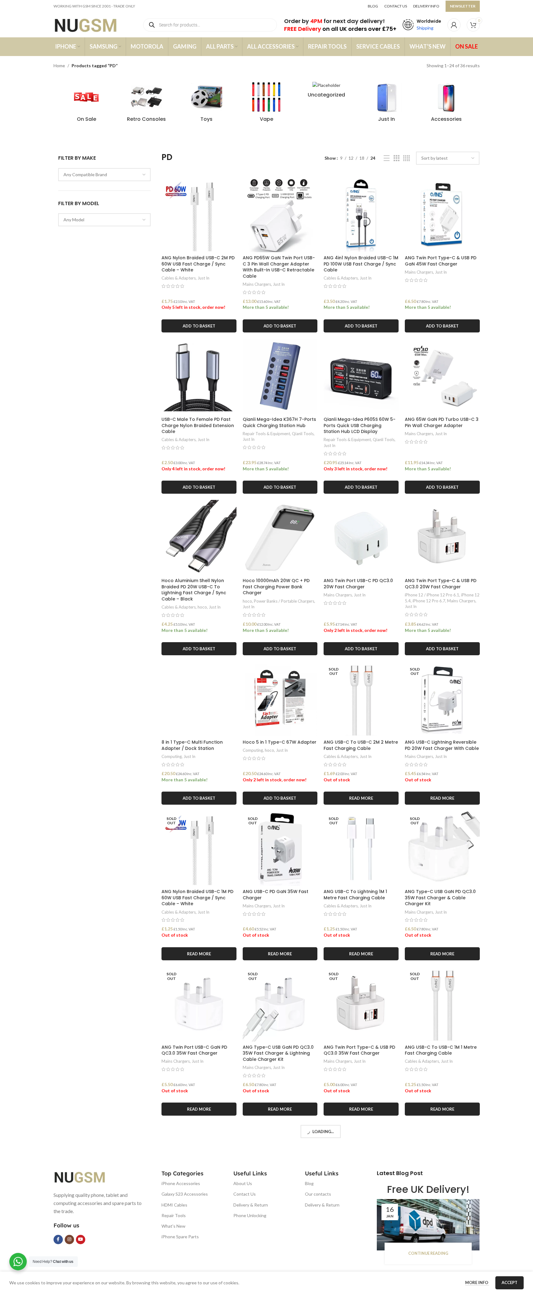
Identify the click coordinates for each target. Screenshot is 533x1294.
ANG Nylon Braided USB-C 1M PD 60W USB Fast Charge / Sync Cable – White (197, 897)
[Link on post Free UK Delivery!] (428, 1224)
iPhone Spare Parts (180, 1236)
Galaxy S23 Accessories (184, 1194)
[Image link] (85, 1176)
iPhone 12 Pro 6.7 (429, 600)
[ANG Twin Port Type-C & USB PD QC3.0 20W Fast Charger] (442, 537)
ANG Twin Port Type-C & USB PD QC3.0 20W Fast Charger (440, 583)
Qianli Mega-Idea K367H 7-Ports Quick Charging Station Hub (279, 422)
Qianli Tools (303, 433)
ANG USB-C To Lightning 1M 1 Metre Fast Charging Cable (355, 894)
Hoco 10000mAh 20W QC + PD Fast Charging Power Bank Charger (276, 586)
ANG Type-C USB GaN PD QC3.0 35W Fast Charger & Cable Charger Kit (440, 897)
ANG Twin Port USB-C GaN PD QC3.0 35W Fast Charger (194, 1050)
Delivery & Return (250, 1204)
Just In (203, 277)
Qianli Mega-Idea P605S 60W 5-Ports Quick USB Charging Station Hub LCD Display (359, 425)
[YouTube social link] (80, 1239)
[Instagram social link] (69, 1239)
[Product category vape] (266, 104)
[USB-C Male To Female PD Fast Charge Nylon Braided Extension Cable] (198, 376)
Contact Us (244, 1194)
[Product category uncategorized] (326, 91)
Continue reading (428, 1253)
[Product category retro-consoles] (146, 104)
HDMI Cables (174, 1204)
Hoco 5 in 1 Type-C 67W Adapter (279, 742)
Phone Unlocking (249, 1215)
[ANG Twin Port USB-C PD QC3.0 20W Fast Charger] (361, 537)
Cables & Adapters (178, 277)
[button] (198, 325)
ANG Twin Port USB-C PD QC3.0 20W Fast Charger (358, 583)
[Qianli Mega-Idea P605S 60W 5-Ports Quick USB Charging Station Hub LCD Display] (361, 376)
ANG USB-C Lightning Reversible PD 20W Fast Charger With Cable (442, 745)
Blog (309, 1183)
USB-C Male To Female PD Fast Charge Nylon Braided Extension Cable (197, 425)
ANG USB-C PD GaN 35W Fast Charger (275, 894)
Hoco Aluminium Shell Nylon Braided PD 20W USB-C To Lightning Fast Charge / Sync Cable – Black (193, 589)
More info (477, 1282)
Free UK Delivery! (428, 1189)
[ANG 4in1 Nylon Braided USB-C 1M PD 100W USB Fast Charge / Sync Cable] (361, 214)
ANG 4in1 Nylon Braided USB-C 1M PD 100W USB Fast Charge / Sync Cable (361, 264)
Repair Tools (173, 1215)
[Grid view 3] (397, 158)
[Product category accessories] (447, 104)
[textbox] (104, 175)
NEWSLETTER (462, 6)
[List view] (387, 158)
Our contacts (318, 1194)
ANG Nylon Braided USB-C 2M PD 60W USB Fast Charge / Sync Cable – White (198, 264)
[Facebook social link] (58, 1239)
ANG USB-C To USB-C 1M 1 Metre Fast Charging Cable (441, 1050)
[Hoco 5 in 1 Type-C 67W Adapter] (280, 698)
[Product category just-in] (387, 104)
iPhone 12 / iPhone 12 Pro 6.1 (432, 594)
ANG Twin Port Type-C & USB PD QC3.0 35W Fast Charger (359, 1050)
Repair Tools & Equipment (266, 433)
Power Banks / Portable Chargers (284, 601)
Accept (509, 1282)
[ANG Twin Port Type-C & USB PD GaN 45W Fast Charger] (442, 214)
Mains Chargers (257, 284)
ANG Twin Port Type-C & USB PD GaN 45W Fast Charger (440, 261)
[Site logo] (92, 24)
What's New (173, 1226)
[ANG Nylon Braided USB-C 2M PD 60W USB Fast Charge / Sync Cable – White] (198, 214)
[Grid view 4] (406, 158)
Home (59, 65)
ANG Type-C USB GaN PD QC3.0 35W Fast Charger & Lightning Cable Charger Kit (278, 1053)
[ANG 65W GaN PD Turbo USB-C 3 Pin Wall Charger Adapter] (442, 376)
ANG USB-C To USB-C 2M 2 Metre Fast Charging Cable (361, 745)
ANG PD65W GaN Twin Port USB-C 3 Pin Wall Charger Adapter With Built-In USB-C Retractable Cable (279, 267)
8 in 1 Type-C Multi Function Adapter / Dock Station (192, 745)
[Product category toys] (206, 104)
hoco (202, 607)
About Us (242, 1183)
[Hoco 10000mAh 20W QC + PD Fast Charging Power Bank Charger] (280, 537)
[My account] (454, 25)
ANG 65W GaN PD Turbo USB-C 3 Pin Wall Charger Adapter (442, 422)
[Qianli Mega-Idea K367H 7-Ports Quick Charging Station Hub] (280, 376)
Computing (171, 756)
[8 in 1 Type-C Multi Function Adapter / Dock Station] (198, 698)
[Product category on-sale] (87, 104)
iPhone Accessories (180, 1183)
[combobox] (104, 174)
